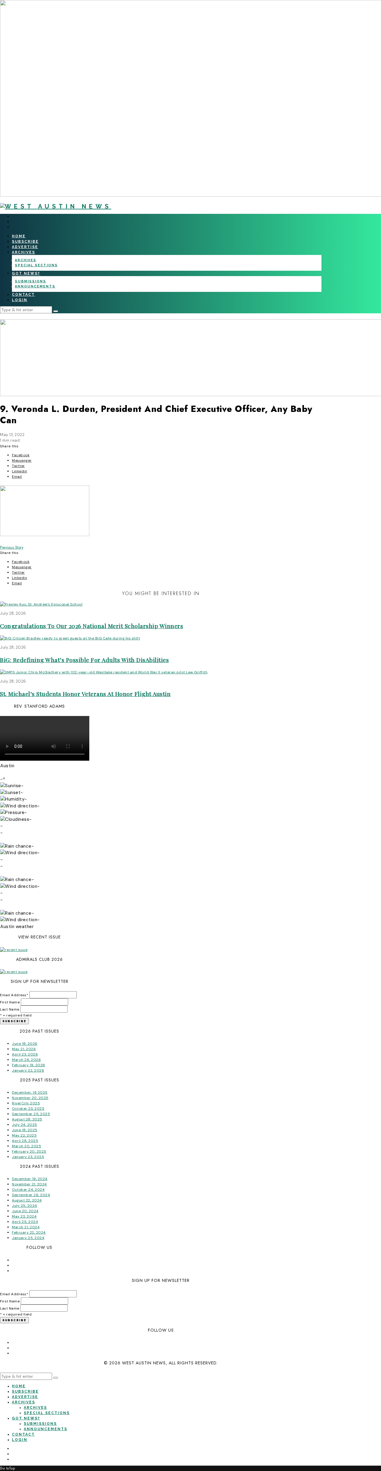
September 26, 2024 (31, 1195)
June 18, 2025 (25, 1130)
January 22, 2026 (28, 1070)
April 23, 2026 (25, 1054)
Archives (23, 252)
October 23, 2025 (28, 1108)
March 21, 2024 (26, 1227)
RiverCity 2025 (26, 1103)
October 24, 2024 (28, 1189)
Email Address (14, 995)
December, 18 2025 (30, 1092)
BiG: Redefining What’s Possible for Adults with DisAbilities (84, 660)
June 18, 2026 (25, 1043)
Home (19, 236)
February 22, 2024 (29, 1232)
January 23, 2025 (28, 1156)
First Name (10, 1002)
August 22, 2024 (27, 1200)
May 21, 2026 (24, 1049)
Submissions (30, 281)
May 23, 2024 (24, 1216)
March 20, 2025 (26, 1146)
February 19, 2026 (28, 1065)
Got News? (26, 273)
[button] (55, 311)
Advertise (25, 247)
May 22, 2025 (24, 1135)
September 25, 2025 (31, 1114)
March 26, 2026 (26, 1059)
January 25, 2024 (28, 1237)
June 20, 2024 (25, 1211)
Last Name (9, 1009)
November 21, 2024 (29, 1184)
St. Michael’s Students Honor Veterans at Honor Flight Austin (85, 694)
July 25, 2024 (24, 1205)
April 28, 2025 (25, 1140)
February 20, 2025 (29, 1151)
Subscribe (25, 241)
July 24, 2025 (24, 1124)
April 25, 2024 (25, 1221)
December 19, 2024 (30, 1178)
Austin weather (17, 927)
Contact (23, 294)
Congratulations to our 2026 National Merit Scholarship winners (91, 626)
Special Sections (36, 265)
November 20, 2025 (30, 1097)
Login (19, 300)
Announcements (35, 286)
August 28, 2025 (27, 1119)
